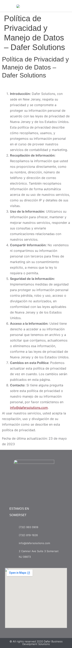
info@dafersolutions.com (29, 408)
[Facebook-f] (28, 491)
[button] (53, 7)
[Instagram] (36, 491)
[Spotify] (44, 491)
